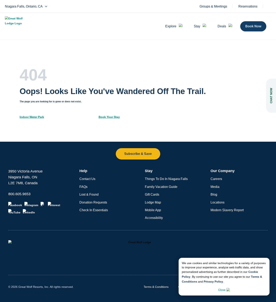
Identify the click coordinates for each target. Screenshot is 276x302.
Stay (197, 26)
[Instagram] (31, 204)
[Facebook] (15, 204)
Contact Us (87, 179)
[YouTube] (14, 211)
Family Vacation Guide (161, 186)
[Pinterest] (54, 204)
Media (215, 186)
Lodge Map (153, 202)
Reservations (247, 6)
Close (221, 289)
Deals (222, 26)
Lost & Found (89, 194)
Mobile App (153, 210)
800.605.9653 (19, 194)
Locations (217, 202)
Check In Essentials (93, 210)
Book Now (253, 26)
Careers (216, 179)
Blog (214, 194)
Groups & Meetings (213, 6)
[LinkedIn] (29, 211)
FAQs (83, 186)
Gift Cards (152, 194)
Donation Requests (93, 202)
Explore (170, 26)
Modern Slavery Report (227, 210)
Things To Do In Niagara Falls (166, 179)
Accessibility (154, 218)
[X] (43, 204)
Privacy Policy (213, 281)
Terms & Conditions (156, 286)
